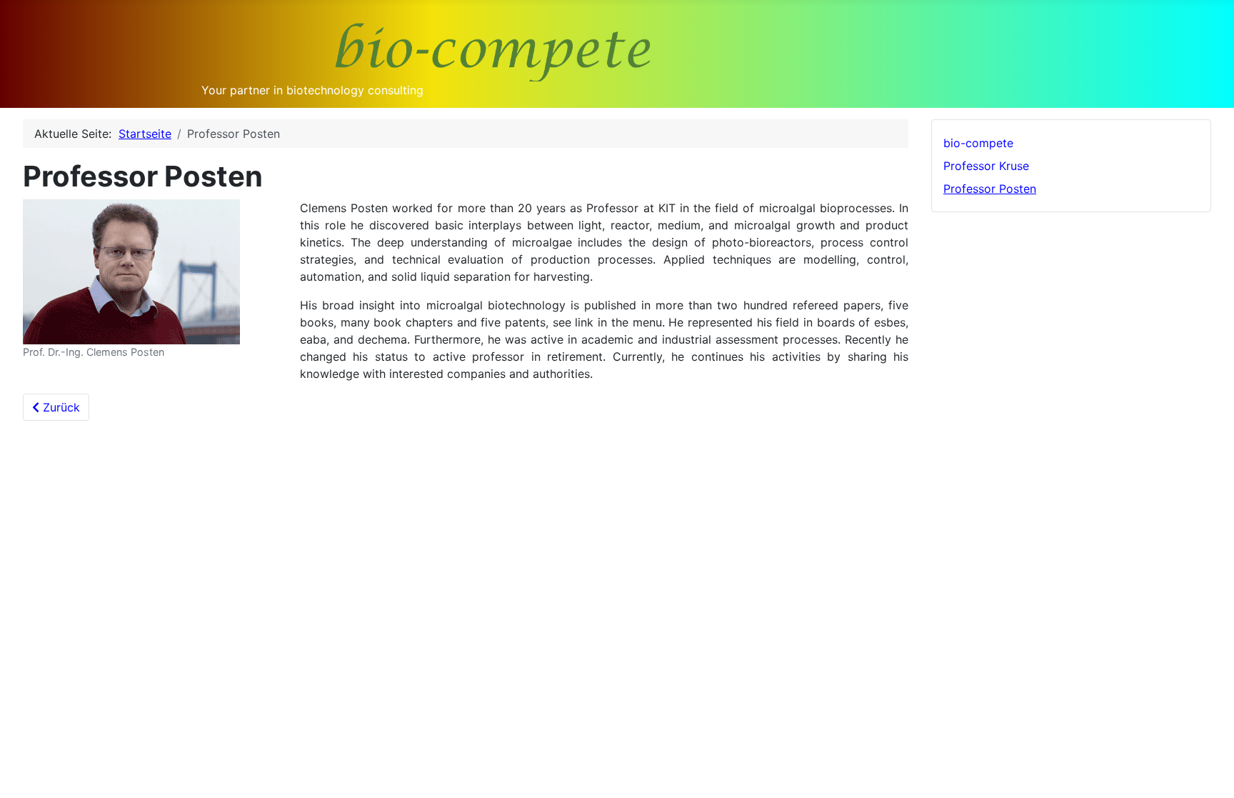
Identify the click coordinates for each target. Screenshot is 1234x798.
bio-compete (978, 143)
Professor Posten (989, 188)
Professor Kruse (986, 166)
